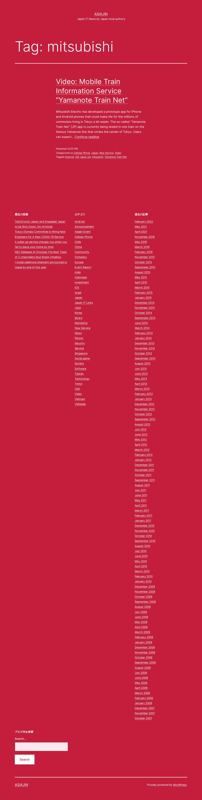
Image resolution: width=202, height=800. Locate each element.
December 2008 (145, 647)
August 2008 (143, 667)
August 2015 (142, 272)
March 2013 (142, 388)
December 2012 (144, 404)
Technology (82, 378)
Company (81, 257)
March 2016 (142, 246)
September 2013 (145, 358)
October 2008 (143, 657)
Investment (82, 282)
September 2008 (145, 662)
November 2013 (145, 348)
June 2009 (141, 617)
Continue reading (87, 137)
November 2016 (145, 236)
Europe (79, 262)
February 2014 (144, 333)
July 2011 (140, 490)
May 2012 (141, 439)
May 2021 (141, 226)
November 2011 (144, 469)
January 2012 (143, 459)
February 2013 (144, 393)
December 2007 (145, 708)
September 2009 (145, 601)
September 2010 (145, 540)
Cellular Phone (82, 152)
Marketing (81, 323)
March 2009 (142, 632)
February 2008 (144, 698)
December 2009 (145, 586)
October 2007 (143, 718)
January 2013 (143, 399)
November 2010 (145, 530)
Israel (78, 292)
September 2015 (145, 267)
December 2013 (144, 343)
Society (79, 363)
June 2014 (141, 323)
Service (79, 348)
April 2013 (141, 383)
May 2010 (141, 561)
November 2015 (145, 257)
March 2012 (142, 449)
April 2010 (141, 566)
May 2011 (140, 500)
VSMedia (80, 404)
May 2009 (141, 622)
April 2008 (141, 687)
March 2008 (142, 693)
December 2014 (145, 302)
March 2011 (142, 510)
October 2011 (143, 475)
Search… (20, 738)
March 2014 (142, 328)
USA (77, 388)
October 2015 (143, 262)
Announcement (84, 226)
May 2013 (141, 378)
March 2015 (142, 287)
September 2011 (145, 480)
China (78, 246)
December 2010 (144, 525)
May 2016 (141, 241)
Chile (78, 241)
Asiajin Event (83, 231)
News (78, 333)
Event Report (83, 267)
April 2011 (141, 505)
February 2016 (144, 252)
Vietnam (80, 399)
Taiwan (79, 373)
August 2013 (142, 363)
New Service (106, 152)
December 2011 (144, 464)
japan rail (85, 156)
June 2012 (141, 434)
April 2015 (141, 282)
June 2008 (141, 677)
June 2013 (141, 373)
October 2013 (143, 353)
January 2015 (143, 297)
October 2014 (143, 312)
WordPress (179, 784)
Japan (94, 152)
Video (118, 152)
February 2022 (144, 221)
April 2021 (141, 231)
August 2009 (143, 606)
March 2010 (142, 571)
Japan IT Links (84, 302)
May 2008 (141, 682)
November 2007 (145, 713)
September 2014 (145, 317)
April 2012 (141, 444)
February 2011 (143, 515)
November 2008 (145, 652)
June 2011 (141, 495)
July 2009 (141, 611)
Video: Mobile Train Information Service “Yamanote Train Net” (92, 90)
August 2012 (142, 424)
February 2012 (144, 454)
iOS (77, 156)
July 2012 (141, 429)
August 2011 (142, 485)
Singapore (81, 353)
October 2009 (143, 596)
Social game (82, 358)
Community (82, 252)
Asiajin (101, 14)
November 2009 (145, 591)
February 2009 (144, 637)
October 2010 (143, 535)
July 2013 (141, 368)
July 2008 (141, 672)
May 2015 (141, 277)
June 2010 (141, 556)
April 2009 (141, 627)
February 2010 (144, 576)
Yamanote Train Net (116, 156)
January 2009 (143, 642)
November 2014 (145, 307)
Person (79, 338)
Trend (78, 383)
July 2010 (141, 551)
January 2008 (143, 703)
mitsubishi (97, 156)
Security (80, 343)
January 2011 (143, 520)
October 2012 (143, 414)
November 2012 (145, 409)
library (79, 317)
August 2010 (142, 546)
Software (80, 368)
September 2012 (145, 419)
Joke (78, 307)
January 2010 (143, 581)
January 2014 (143, 338)
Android (69, 156)
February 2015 (144, 292)
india (78, 272)
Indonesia (81, 277)
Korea (78, 312)
